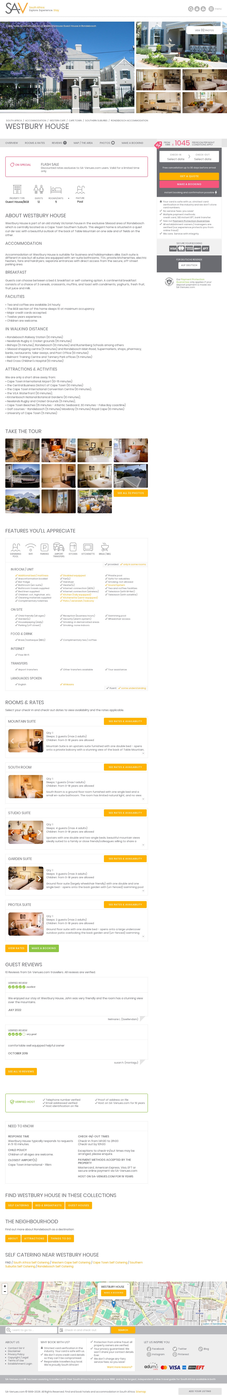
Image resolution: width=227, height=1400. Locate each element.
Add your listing (200, 1391)
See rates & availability (125, 721)
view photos (204, 30)
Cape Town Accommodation (23, 25)
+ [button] (5, 1286)
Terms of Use (16, 1360)
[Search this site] (190, 9)
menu (212, 9)
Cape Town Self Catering (110, 1262)
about (13, 1238)
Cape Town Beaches (21, 405)
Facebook (158, 1349)
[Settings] (203, 9)
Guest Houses (78, 1205)
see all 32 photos (131, 493)
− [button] (5, 1291)
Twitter (182, 1349)
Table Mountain (85, 231)
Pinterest (183, 1354)
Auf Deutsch (189, 265)
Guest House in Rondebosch (79, 25)
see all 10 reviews (21, 1071)
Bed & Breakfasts (48, 1205)
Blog (206, 1349)
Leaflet (206, 1323)
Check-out (203, 155)
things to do (61, 1238)
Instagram (158, 1354)
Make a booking (113, 1292)
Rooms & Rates (35, 143)
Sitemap (141, 1391)
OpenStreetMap (219, 1323)
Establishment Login (20, 1363)
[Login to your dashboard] (197, 9)
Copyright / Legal (18, 1357)
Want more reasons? (119, 1367)
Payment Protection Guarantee (191, 220)
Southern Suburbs (96, 120)
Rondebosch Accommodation (129, 120)
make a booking (44, 948)
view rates (16, 948)
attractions (34, 1238)
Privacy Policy (16, 1354)
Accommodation (35, 120)
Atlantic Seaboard (66, 405)
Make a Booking (132, 143)
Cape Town (75, 120)
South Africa (14, 120)
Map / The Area (83, 143)
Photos (105, 143)
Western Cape (57, 120)
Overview (11, 143)
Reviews (59, 143)
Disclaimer (14, 1351)
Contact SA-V (16, 1348)
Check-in (175, 155)
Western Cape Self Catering (71, 1262)
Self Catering (18, 1205)
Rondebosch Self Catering (55, 1266)
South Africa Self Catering (31, 1262)
